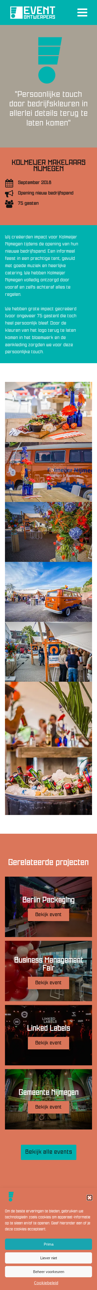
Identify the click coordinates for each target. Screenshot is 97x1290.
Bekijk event (48, 914)
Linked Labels (48, 1029)
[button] (89, 1197)
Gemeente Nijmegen (49, 1093)
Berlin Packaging (48, 900)
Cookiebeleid (46, 1283)
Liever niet (48, 1258)
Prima (48, 1244)
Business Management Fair (48, 964)
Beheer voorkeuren (48, 1272)
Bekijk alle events (48, 1152)
